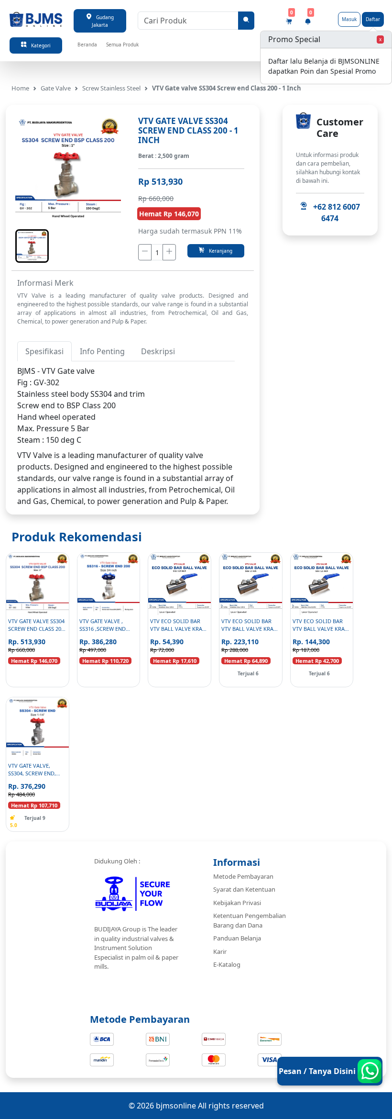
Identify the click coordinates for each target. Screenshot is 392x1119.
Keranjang (218, 250)
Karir (220, 951)
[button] (32, 246)
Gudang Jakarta (103, 21)
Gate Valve (56, 88)
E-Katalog (226, 964)
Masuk (349, 19)
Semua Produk (122, 44)
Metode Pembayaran (243, 876)
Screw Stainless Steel (111, 88)
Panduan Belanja (237, 938)
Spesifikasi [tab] (44, 351)
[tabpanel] (126, 405)
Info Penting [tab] (102, 351)
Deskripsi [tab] (158, 351)
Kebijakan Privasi (237, 902)
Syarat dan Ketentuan (244, 889)
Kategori (39, 45)
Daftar (373, 19)
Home (20, 88)
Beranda (87, 44)
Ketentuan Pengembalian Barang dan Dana (249, 920)
